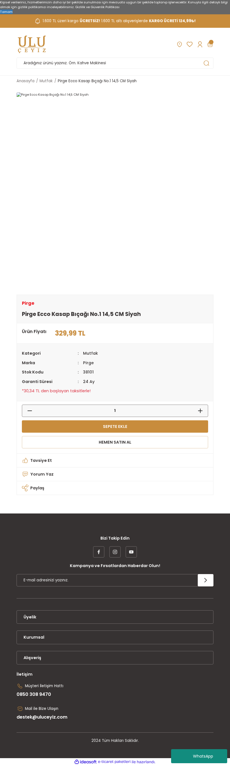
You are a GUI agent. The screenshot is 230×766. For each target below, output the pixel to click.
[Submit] (205, 580)
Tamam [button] (6, 12)
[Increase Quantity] (203, 411)
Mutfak (90, 353)
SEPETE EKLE (115, 426)
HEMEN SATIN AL (115, 442)
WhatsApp (203, 756)
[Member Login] (199, 44)
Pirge (88, 363)
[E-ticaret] (114, 762)
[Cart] (210, 44)
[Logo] (32, 44)
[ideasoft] (85, 762)
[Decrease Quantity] (27, 411)
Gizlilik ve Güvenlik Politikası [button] (97, 7)
